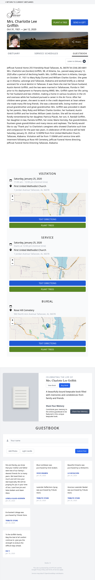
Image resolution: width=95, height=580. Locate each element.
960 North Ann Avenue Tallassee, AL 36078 (35, 314)
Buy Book (64, 385)
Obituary (14, 53)
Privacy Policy (41, 570)
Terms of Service (53, 570)
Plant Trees (47, 225)
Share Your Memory (79, 411)
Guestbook (80, 53)
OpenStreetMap (50, 573)
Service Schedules (46, 53)
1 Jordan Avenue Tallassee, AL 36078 (31, 190)
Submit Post (81, 451)
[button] (47, 201)
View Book (52, 385)
